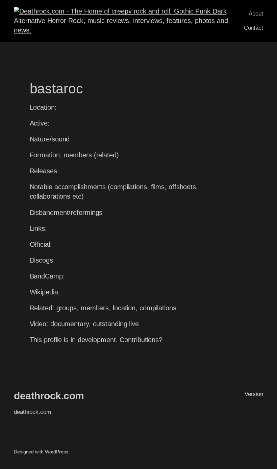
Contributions (139, 339)
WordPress (56, 451)
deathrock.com (49, 395)
